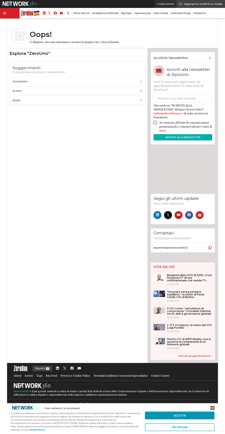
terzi (162, 130)
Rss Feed (51, 375)
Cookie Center (160, 375)
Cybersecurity (142, 13)
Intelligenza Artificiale (105, 13)
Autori (29, 375)
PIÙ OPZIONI (179, 427)
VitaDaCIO (200, 13)
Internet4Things (181, 13)
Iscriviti (182, 137)
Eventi (17, 91)
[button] (10, 13)
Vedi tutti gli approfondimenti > (195, 356)
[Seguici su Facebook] (189, 215)
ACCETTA (180, 415)
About (17, 375)
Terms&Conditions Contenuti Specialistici (120, 375)
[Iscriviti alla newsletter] (200, 215)
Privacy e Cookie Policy (75, 375)
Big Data (126, 13)
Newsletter (20, 81)
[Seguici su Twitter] (168, 215)
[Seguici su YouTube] (179, 215)
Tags (39, 375)
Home (17, 100)
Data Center (161, 13)
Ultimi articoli (81, 13)
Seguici (40, 368)
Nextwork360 (21, 391)
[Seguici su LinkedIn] (157, 215)
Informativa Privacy (168, 113)
